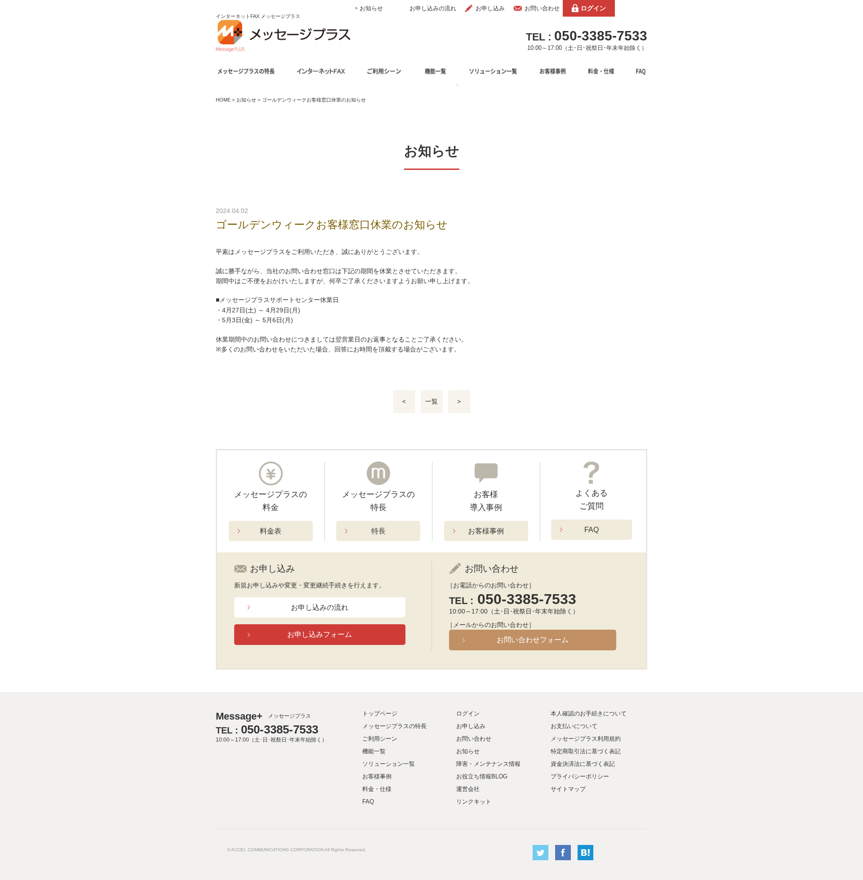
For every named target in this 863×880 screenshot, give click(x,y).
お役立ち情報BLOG (481, 776)
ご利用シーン (379, 738)
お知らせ (371, 8)
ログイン (593, 8)
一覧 (431, 401)
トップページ (379, 713)
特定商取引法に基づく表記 (586, 751)
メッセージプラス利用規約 (586, 738)
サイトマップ (568, 789)
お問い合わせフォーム (533, 640)
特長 (378, 531)
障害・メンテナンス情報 (488, 763)
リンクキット (473, 801)
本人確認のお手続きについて (589, 713)
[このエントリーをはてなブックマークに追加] (585, 858)
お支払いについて (574, 726)
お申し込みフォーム (319, 634)
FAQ (591, 529)
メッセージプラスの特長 (394, 726)
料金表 (270, 531)
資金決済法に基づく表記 (583, 763)
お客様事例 (486, 531)
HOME (223, 99)
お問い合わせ (542, 8)
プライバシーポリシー (580, 776)
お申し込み (490, 8)
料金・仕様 (376, 789)
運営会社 (468, 789)
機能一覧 (374, 751)
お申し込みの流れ (432, 8)
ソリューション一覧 (388, 763)
